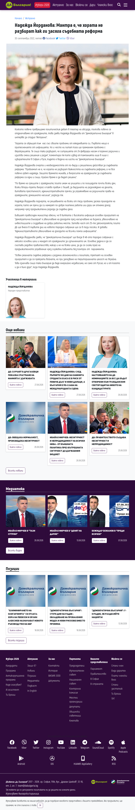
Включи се (82, 5)
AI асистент (12, 689)
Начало (18, 18)
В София (94, 679)
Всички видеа (15, 550)
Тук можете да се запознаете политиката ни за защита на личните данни (40, 789)
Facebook (50, 38)
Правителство (98, 674)
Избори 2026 (42, 5)
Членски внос (105, 5)
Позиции (12, 568)
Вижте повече (15, 385)
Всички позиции (16, 640)
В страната (96, 684)
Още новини (15, 330)
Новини (31, 670)
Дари (92, 5)
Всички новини (15, 470)
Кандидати (11, 665)
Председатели (76, 665)
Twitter (62, 38)
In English (32, 690)
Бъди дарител (118, 670)
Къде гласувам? (13, 684)
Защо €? (31, 665)
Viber (72, 38)
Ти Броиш (10, 694)
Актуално (58, 5)
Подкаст (32, 685)
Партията (75, 659)
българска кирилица (28, 793)
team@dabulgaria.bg (28, 785)
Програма (11, 670)
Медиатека (15, 488)
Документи (54, 680)
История (52, 670)
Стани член (117, 665)
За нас (69, 5)
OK (40, 805)
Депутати (74, 706)
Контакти (53, 665)
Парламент (96, 669)
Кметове (74, 720)
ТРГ (113, 698)
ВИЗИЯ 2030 (54, 675)
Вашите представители (99, 660)
